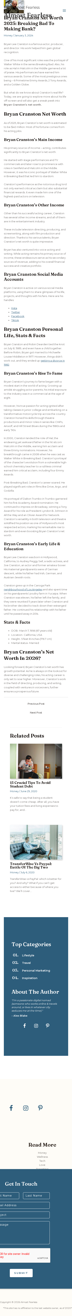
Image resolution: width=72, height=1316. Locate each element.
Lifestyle (28, 955)
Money (8, 35)
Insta (14, 308)
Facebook (17, 316)
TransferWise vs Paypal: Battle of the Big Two (31, 865)
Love (42, 1164)
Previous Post (36, 703)
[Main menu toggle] (64, 10)
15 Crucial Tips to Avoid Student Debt (30, 784)
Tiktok (15, 320)
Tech (42, 1160)
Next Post (36, 712)
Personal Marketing (36, 970)
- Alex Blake (19, 1015)
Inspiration (29, 978)
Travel (26, 963)
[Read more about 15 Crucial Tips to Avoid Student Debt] (36, 760)
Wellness (42, 1156)
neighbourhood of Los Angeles (23, 589)
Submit (21, 1272)
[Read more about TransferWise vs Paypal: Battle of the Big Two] (36, 842)
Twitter (15, 312)
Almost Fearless (28, 15)
